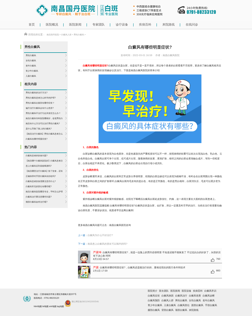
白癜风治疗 (181, 295)
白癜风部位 (184, 305)
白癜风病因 (167, 295)
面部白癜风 (197, 305)
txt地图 (45, 306)
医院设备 (186, 290)
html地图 (38, 306)
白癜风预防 (154, 300)
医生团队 (164, 290)
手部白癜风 (211, 305)
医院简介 (152, 290)
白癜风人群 (66, 34)
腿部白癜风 (154, 310)
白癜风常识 (210, 290)
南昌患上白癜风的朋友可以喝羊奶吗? (107, 243)
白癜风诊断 (209, 295)
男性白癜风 (79, 34)
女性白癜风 (195, 300)
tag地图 (60, 306)
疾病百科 (198, 290)
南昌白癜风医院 (139, 70)
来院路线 (194, 310)
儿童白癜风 (170, 305)
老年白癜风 (209, 300)
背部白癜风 (167, 310)
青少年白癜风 (155, 305)
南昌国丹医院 (53, 34)
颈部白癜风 (181, 310)
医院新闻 (175, 290)
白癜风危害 (195, 295)
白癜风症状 (154, 295)
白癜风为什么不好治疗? (100, 235)
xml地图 (52, 306)
